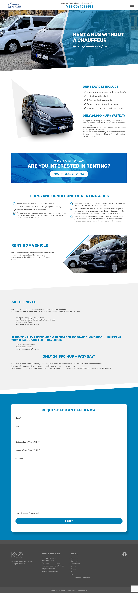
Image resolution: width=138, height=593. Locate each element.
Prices (73, 569)
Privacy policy (71, 590)
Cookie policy (82, 590)
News (73, 572)
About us (74, 558)
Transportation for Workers (53, 566)
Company (74, 561)
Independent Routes (50, 571)
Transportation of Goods (51, 563)
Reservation (75, 564)
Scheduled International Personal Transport (51, 559)
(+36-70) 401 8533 (80, 6)
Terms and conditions (58, 590)
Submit (69, 521)
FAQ (72, 574)
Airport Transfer (48, 568)
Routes (73, 566)
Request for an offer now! (69, 173)
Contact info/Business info (81, 577)
